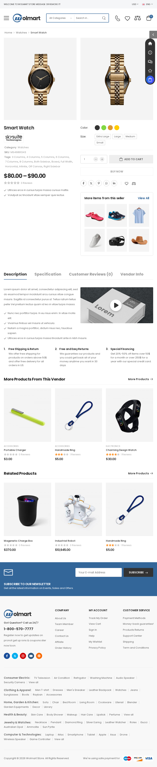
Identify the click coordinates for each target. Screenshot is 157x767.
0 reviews (26, 183)
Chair (55, 702)
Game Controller (40, 739)
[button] (6, 18)
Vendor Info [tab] (131, 274)
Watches (21, 32)
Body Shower (55, 714)
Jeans (134, 690)
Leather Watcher (115, 722)
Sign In (93, 630)
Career (59, 630)
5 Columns (47, 157)
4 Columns (33, 157)
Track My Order (98, 618)
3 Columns (18, 157)
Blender (132, 702)
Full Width (66, 161)
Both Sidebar (42, 161)
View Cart (95, 624)
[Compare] (137, 18)
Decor (36, 707)
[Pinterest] (99, 183)
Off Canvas (35, 166)
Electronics (113, 446)
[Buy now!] (150, 80)
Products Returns (133, 630)
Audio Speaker (125, 678)
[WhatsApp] (106, 183)
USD (134, 4)
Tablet (91, 734)
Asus (113, 734)
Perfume (114, 714)
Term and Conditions (136, 648)
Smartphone (75, 734)
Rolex (133, 722)
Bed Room (69, 702)
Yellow (116, 127)
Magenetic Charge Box (18, 541)
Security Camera (14, 682)
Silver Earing (93, 722)
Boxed (55, 161)
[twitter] (15, 656)
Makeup (72, 714)
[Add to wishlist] (126, 183)
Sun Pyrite (49, 727)
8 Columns (26, 161)
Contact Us (62, 636)
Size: (83, 136)
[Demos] (150, 43)
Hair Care (87, 714)
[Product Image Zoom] (70, 113)
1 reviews (75, 454)
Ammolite (33, 727)
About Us (60, 618)
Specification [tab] (47, 274)
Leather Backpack (100, 690)
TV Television (42, 678)
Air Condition (62, 678)
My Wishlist (95, 642)
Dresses (58, 690)
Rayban (38, 694)
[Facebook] (83, 183)
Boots (25, 694)
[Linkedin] (114, 183)
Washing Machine (101, 678)
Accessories (11, 446)
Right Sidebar (52, 166)
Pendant (56, 722)
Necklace (41, 722)
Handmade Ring (65, 450)
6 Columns (62, 157)
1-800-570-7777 (18, 628)
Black (97, 127)
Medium (130, 136)
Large (117, 136)
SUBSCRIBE (136, 572)
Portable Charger (15, 450)
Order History (63, 648)
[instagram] (23, 656)
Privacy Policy (97, 648)
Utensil (119, 702)
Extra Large (102, 136)
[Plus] (102, 159)
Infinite (23, 166)
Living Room (87, 702)
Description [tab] (15, 274)
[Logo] (26, 18)
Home (8, 32)
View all (33, 682)
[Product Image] (40, 79)
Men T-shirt (42, 690)
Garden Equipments (16, 707)
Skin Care (37, 714)
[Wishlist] (127, 18)
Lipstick (101, 714)
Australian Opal (13, 727)
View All (143, 198)
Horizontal (11, 166)
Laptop (49, 734)
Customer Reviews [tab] (91, 274)
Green (103, 127)
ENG (148, 4)
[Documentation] (150, 52)
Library (48, 707)
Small (99, 142)
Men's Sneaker (76, 690)
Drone (124, 734)
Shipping (128, 642)
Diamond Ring (74, 722)
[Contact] (117, 18)
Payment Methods (134, 618)
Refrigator (80, 678)
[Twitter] (91, 183)
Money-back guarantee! (138, 624)
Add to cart (133, 159)
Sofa (45, 702)
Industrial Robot (65, 541)
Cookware (104, 702)
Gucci (143, 722)
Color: (84, 128)
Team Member (64, 624)
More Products (138, 379)
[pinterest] (39, 656)
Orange (110, 127)
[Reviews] (150, 71)
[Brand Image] (14, 138)
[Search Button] (105, 18)
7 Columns (11, 161)
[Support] (150, 61)
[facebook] (7, 656)
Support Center (132, 636)
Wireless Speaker (15, 739)
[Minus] (95, 159)
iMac (61, 734)
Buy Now (116, 171)
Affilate (59, 642)
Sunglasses (11, 694)
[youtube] (31, 656)
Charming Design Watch (121, 450)
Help (92, 636)
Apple (102, 734)
